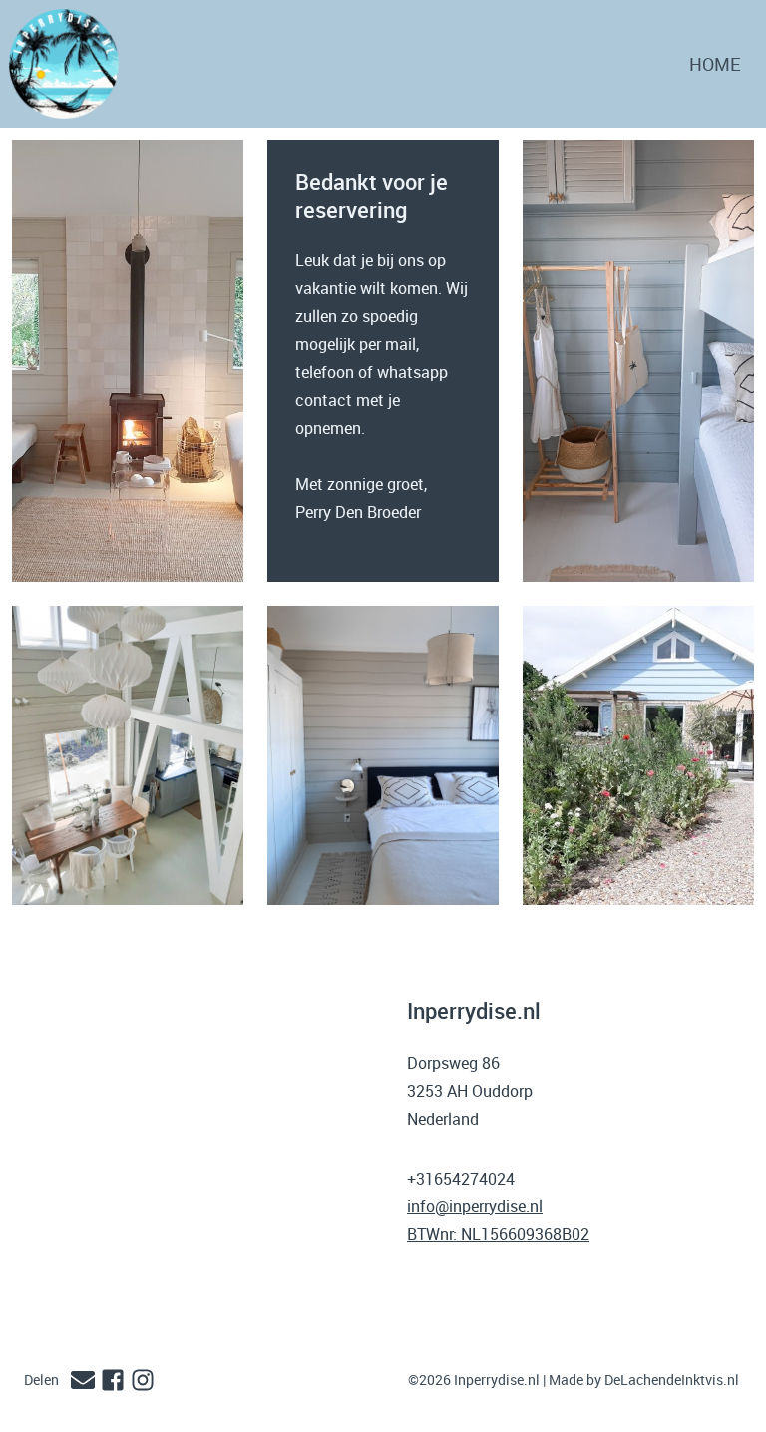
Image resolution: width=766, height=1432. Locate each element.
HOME (715, 64)
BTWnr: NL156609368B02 (498, 1234)
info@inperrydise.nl (475, 1206)
